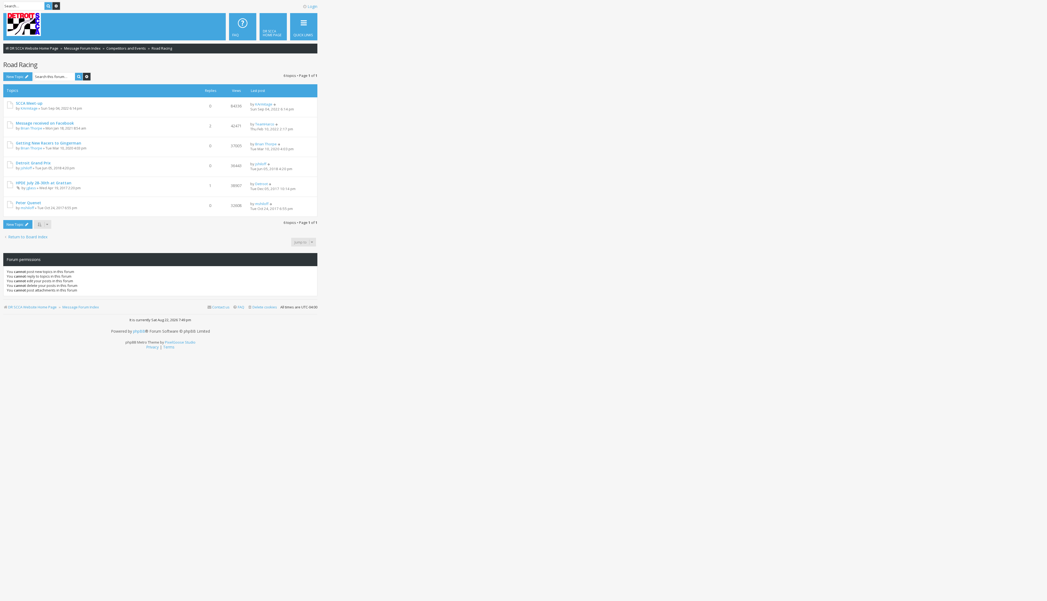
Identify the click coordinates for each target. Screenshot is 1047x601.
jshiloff (26, 168)
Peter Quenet (28, 202)
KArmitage (29, 108)
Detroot (261, 183)
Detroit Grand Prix (33, 163)
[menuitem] (273, 26)
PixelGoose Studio (180, 342)
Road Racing (20, 64)
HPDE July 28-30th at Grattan (43, 182)
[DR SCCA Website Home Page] (24, 24)
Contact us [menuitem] (221, 307)
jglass (31, 187)
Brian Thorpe (31, 128)
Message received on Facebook (45, 123)
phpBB (139, 331)
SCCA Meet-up (29, 103)
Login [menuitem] (312, 6)
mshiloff (27, 207)
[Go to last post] (275, 104)
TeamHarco (264, 124)
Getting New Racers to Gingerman (48, 143)
